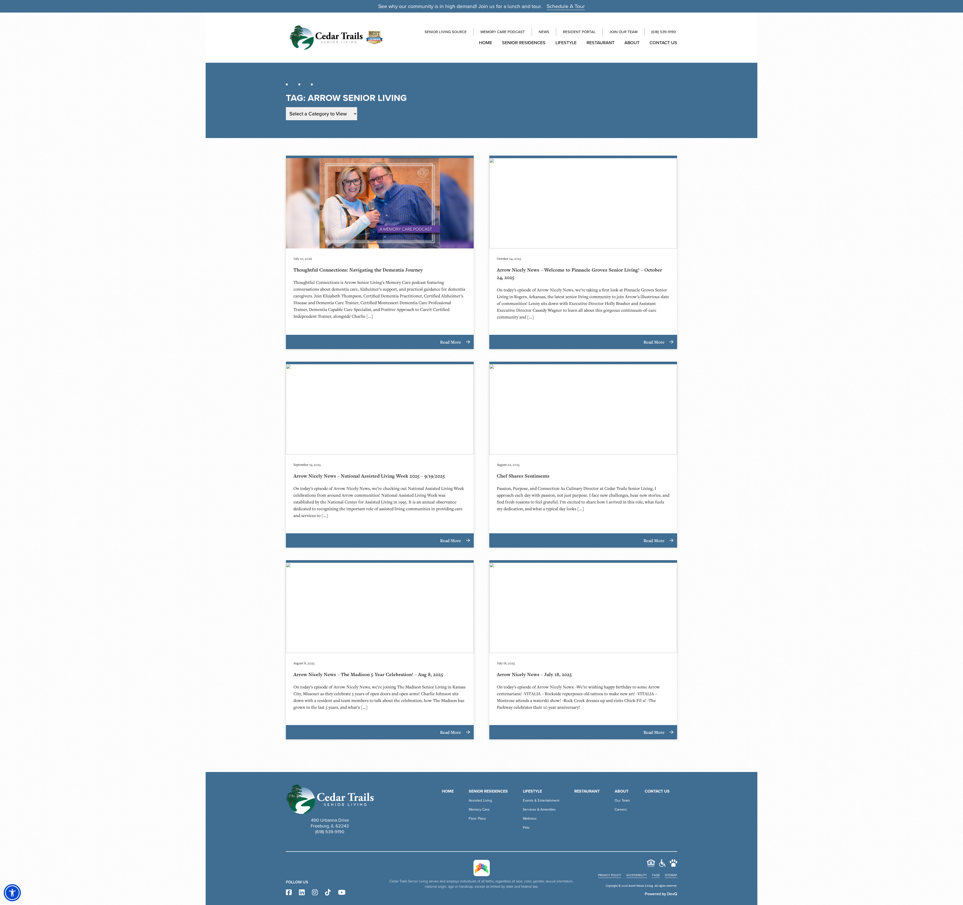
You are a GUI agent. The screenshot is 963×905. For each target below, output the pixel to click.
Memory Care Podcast (502, 32)
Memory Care (479, 809)
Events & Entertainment (541, 800)
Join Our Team (623, 32)
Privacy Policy (609, 875)
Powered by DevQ (661, 894)
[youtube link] (341, 892)
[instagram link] (315, 892)
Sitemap (671, 875)
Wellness (530, 818)
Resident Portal (579, 32)
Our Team (622, 800)
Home (485, 42)
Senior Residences (523, 42)
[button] (12, 892)
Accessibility (636, 875)
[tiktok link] (328, 892)
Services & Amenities (539, 809)
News (544, 32)
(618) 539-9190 (663, 32)
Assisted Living (480, 800)
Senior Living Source (446, 32)
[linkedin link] (302, 892)
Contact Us (663, 42)
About (631, 42)
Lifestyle (566, 42)
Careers (621, 809)
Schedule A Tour (566, 6)
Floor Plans (477, 818)
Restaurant (600, 42)
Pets (526, 827)
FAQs (656, 875)
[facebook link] (289, 892)
